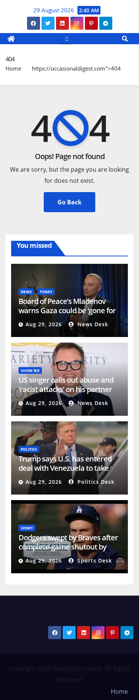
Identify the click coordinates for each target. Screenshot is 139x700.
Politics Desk (95, 481)
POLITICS (29, 449)
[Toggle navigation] (66, 38)
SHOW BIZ (30, 370)
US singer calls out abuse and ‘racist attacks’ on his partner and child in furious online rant (69, 389)
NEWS (26, 291)
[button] (124, 38)
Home (13, 68)
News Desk (92, 324)
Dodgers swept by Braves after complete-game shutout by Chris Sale (68, 546)
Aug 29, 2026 (44, 324)
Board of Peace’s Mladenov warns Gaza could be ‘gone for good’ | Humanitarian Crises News (67, 315)
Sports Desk (94, 560)
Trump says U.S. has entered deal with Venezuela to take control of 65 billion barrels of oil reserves (66, 473)
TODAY (46, 291)
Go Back (69, 202)
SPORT (27, 528)
